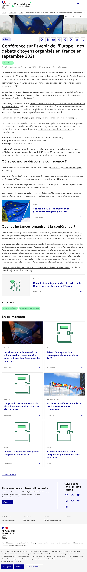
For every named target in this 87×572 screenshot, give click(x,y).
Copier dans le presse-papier (59, 39)
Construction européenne (29, 308)
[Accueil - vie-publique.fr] (21, 5)
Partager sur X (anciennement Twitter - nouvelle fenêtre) (71, 39)
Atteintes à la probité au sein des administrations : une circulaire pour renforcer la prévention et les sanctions (22, 357)
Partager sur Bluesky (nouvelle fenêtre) (83, 39)
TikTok (66, 506)
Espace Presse (27, 517)
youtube (72, 500)
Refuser (19, 566)
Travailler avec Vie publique (52, 520)
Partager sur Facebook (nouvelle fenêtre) (65, 39)
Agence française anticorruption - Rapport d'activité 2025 (21, 453)
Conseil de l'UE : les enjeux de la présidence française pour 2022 (51, 210)
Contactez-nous (6, 517)
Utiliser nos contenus (29, 520)
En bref (7, 39)
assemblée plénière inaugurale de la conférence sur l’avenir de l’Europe (35, 267)
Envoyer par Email (53, 39)
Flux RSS (46, 517)
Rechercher (78, 3)
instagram (78, 495)
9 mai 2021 (55, 167)
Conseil (77, 232)
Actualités (12, 13)
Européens (10, 149)
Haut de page (10, 474)
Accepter (7, 566)
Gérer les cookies (34, 566)
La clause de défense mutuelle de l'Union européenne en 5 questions (64, 406)
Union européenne (9, 308)
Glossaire (68, 517)
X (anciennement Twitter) (72, 495)
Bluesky (78, 500)
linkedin (66, 500)
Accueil (4, 13)
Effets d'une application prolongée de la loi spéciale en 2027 (62, 355)
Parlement (61, 109)
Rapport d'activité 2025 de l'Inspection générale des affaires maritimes (64, 454)
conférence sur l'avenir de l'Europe (53, 129)
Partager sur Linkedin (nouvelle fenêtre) (77, 39)
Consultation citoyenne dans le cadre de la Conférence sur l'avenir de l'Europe (57, 284)
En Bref (21, 13)
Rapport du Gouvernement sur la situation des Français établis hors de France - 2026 (21, 406)
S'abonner (7, 502)
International (8, 63)
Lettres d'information (8, 520)
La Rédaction (62, 67)
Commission (56, 232)
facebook (66, 495)
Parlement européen (72, 167)
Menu (84, 3)
